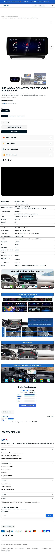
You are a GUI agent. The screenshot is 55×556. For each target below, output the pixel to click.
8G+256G (21, 116)
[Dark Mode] (33, 5)
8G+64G (5, 116)
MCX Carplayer (9, 543)
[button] (2, 5)
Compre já (14, 131)
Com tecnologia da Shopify (20, 543)
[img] (4, 416)
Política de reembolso (45, 547)
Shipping (3, 103)
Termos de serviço (19, 547)
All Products (13, 16)
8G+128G (13, 116)
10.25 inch (6, 111)
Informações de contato (32, 547)
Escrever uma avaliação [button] (27, 405)
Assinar (48, 514)
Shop (7, 16)
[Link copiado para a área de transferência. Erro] (11, 160)
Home (3, 16)
